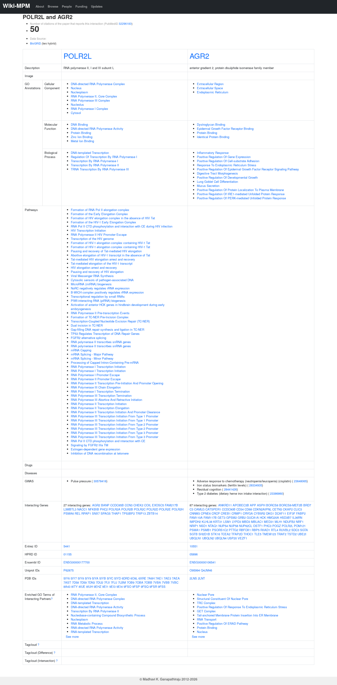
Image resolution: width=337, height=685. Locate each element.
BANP (105, 505)
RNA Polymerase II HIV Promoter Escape (99, 234)
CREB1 (226, 513)
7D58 (75, 582)
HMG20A (273, 517)
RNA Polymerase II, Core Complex (94, 96)
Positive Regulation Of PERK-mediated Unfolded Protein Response (241, 198)
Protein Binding (81, 132)
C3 (191, 509)
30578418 (100, 481)
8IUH (89, 586)
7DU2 (99, 582)
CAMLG (199, 509)
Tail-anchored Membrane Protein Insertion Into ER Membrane (237, 615)
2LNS (193, 578)
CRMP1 (237, 513)
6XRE (142, 578)
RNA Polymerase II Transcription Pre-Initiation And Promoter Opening (117, 383)
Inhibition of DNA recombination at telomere (100, 453)
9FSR (153, 586)
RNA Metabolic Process (87, 623)
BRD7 (307, 505)
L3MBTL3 (70, 509)
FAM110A (196, 517)
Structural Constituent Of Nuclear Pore (222, 598)
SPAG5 (105, 513)
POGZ (276, 526)
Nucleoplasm (79, 92)
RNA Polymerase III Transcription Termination (101, 395)
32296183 (125, 23)
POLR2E (165, 509)
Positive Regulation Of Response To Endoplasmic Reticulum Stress (242, 607)
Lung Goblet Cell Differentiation (217, 181)
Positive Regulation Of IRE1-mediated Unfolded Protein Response (241, 194)
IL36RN (297, 517)
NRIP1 (194, 526)
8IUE (82, 586)
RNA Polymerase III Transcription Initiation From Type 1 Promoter (114, 416)
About (40, 6)
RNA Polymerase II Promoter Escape (96, 379)
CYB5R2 (259, 513)
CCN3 (129, 505)
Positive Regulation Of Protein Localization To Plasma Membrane (240, 190)
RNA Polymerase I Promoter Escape (95, 375)
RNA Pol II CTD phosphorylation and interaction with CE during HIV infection (121, 226)
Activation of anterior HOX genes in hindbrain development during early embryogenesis (118, 306)
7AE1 (159, 578)
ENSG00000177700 (77, 562)
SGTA (304, 530)
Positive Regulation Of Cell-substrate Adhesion (228, 161)
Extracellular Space (210, 88)
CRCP (216, 513)
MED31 (269, 521)
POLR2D (152, 509)
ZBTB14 (152, 513)
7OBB (148, 582)
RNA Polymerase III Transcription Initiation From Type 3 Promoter (114, 432)
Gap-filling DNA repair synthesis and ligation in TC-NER (107, 329)
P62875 (69, 570)
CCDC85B (117, 505)
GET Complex (206, 611)
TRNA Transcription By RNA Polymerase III (100, 169)
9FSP (136, 586)
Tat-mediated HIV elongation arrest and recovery (103, 259)
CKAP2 (288, 509)
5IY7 (74, 578)
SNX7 (96, 513)
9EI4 (119, 586)
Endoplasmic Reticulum (212, 92)
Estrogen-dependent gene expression (95, 449)
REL (77, 513)
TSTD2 (292, 534)
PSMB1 (206, 530)
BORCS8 (272, 505)
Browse (53, 6)
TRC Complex (206, 603)
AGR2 (199, 55)
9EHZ (97, 586)
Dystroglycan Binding (211, 124)
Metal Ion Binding (82, 141)
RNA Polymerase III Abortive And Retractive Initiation (106, 399)
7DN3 (91, 582)
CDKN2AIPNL (262, 509)
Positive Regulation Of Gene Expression (224, 157)
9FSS (162, 586)
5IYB (102, 578)
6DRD (126, 578)
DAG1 (270, 513)
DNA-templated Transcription (90, 152)
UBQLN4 (221, 538)
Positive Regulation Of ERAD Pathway (222, 623)
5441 (67, 546)
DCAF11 (280, 513)
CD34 (240, 509)
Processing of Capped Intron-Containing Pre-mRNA (105, 362)
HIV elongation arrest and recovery (94, 267)
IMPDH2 (195, 521)
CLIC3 (298, 509)
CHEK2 (138, 505)
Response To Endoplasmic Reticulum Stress (226, 165)
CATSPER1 (213, 509)
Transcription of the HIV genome (92, 238)
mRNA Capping (81, 350)
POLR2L (78, 55)
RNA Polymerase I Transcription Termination (100, 391)
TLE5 (257, 534)
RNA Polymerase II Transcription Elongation (100, 408)
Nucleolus (77, 104)
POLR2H (177, 509)
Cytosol (76, 113)
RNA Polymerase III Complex (90, 100)
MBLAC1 (257, 521)
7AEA (176, 578)
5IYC (110, 578)
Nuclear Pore (205, 594)
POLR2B (127, 509)
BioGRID (35, 43)
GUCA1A (253, 517)
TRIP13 (141, 513)
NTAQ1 (213, 526)
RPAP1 (86, 513)
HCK (263, 517)
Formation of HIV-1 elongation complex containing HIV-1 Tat (110, 243)
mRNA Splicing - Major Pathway (92, 354)
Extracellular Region (210, 84)
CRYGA (248, 513)
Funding (81, 6)
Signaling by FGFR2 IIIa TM (89, 445)
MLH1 (278, 521)
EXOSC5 (158, 505)
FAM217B (171, 505)
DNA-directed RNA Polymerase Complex (98, 84)
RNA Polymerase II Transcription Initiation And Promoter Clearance (115, 412)
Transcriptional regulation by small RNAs (98, 296)
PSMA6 (69, 513)
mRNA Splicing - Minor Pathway (92, 358)
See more (72, 636)
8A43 (67, 586)
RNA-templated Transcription (90, 632)
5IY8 (81, 578)
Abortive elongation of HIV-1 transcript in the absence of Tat (110, 255)
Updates (96, 6)
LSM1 (227, 521)
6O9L (134, 578)
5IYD (117, 578)
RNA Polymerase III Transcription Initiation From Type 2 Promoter (114, 424)
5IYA (95, 578)
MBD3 (246, 521)
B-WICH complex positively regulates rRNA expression (107, 292)
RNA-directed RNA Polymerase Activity (97, 627)
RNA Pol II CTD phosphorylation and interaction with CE (108, 441)
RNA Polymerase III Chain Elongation (96, 387)
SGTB (194, 534)
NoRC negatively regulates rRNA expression (100, 288)
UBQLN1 (195, 538)
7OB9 (130, 582)
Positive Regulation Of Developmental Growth (227, 177)
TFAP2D (237, 534)
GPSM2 (231, 517)
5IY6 (67, 578)
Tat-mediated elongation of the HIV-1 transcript (102, 263)
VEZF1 (242, 538)
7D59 (83, 582)
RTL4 (274, 530)
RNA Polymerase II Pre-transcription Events (100, 313)
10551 (194, 546)
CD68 (248, 509)
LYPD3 (236, 521)
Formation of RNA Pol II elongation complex (100, 210)
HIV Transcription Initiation (88, 230)
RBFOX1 (245, 530)
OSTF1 (258, 526)
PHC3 (267, 526)
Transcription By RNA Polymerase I (94, 161)
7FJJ (114, 582)
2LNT (201, 578)
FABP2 (301, 513)
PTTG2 (233, 530)
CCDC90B (228, 509)
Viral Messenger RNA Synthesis (92, 276)
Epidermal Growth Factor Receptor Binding (225, 128)
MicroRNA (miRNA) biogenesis (91, 284)
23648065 (300, 481)
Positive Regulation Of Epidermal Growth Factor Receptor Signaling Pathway (248, 169)
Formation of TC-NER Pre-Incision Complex (100, 317)
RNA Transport (206, 619)
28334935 (255, 485)
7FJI (107, 582)
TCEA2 (225, 534)
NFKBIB (93, 509)
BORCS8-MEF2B (290, 505)
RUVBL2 (284, 530)
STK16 (215, 534)
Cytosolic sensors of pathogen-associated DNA (102, 280)
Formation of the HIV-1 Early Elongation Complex (103, 222)
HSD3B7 (285, 517)
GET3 (221, 517)
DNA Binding (79, 124)
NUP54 (223, 526)
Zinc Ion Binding (81, 137)
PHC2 (104, 509)
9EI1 (105, 586)
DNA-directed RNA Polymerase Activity (97, 128)
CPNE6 (206, 513)
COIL (147, 505)
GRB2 (242, 517)
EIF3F (291, 513)
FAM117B (210, 517)
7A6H (151, 578)
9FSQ (145, 586)
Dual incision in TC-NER (87, 325)
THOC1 (248, 534)
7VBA (157, 582)
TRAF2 (281, 534)
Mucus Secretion (208, 185)
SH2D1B (204, 534)
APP (253, 505)
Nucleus (76, 88)
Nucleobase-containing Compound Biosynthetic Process (108, 615)
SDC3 (295, 530)
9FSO (127, 586)
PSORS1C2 (220, 530)
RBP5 (256, 530)
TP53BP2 (128, 513)
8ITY (74, 586)
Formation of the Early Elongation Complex (99, 214)
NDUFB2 (289, 521)
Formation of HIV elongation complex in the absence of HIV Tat (113, 218)
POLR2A (114, 509)
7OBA (139, 582)
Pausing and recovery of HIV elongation (97, 271)
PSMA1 (195, 530)
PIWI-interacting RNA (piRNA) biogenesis (98, 300)
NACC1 (82, 509)
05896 (194, 554)
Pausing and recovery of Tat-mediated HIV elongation (106, 251)
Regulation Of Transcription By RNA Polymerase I (104, 157)
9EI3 (112, 586)
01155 (68, 554)
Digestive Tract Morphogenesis (217, 173)
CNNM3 (195, 513)
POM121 (300, 526)
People (67, 6)
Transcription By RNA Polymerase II (95, 165)
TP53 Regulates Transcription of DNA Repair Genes (105, 333)
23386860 (276, 493)
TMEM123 (269, 534)
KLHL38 (207, 521)
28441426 (230, 489)
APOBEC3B (241, 505)
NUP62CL (245, 526)
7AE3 (167, 578)
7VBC (174, 582)
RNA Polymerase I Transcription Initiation (98, 366)
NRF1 (300, 521)
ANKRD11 (225, 505)
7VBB (166, 582)
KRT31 (217, 521)
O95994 (195, 570)
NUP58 (233, 526)
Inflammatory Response (213, 152)
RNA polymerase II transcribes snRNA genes (101, 342)
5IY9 (88, 578)
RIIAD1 (265, 530)
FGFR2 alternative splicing (88, 338)
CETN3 (277, 509)
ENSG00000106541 (203, 562)
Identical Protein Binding (213, 137)
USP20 (232, 538)
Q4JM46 (206, 570)
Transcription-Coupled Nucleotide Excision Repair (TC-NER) (110, 321)
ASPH (261, 505)
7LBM (122, 582)
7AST (67, 582)
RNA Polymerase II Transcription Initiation (99, 404)
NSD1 (203, 526)
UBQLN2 (208, 538)
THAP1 (116, 513)
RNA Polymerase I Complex (89, 108)
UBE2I (302, 534)
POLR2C (140, 509)
